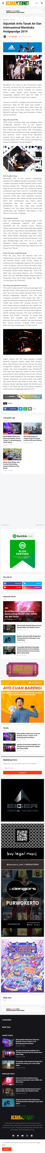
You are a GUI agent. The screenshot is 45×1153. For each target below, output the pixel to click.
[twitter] (18, 1135)
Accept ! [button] (6, 1149)
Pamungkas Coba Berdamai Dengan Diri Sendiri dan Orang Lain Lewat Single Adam (29, 1063)
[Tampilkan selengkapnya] (35, 409)
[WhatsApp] (25, 409)
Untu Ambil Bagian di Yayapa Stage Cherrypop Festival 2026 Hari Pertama (33, 438)
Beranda (6, 20)
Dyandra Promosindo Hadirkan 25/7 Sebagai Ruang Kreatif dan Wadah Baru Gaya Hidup (28, 746)
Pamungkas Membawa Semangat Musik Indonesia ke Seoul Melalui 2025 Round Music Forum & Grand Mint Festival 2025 (28, 650)
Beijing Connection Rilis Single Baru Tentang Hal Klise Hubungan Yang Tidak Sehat (29, 638)
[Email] (30, 409)
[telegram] (31, 1135)
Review (12, 20)
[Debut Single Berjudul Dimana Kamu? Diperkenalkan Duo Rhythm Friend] (9, 629)
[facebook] (13, 1135)
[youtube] (22, 1135)
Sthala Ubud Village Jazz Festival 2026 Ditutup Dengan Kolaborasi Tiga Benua (11, 465)
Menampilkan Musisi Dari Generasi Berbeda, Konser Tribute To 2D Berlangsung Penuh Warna (12, 439)
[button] (3, 3)
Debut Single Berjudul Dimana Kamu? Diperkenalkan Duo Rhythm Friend (29, 626)
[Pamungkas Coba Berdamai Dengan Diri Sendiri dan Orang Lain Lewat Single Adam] (8, 1064)
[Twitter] (20, 409)
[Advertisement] (22, 498)
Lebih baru (5, 525)
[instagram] (27, 1135)
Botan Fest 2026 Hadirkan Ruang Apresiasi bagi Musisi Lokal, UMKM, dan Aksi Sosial (29, 1080)
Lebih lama (39, 525)
